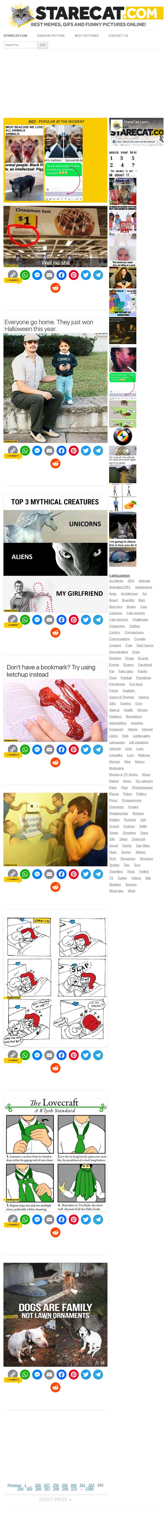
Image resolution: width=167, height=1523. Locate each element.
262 (91, 1485)
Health (128, 710)
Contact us (118, 35)
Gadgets (129, 690)
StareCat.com (15, 35)
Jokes (113, 736)
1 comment (13, 625)
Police (127, 794)
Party (113, 787)
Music (146, 774)
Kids (125, 736)
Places (114, 794)
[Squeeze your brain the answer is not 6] (122, 163)
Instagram (116, 729)
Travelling (116, 871)
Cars (143, 606)
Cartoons (115, 613)
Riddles (114, 819)
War (148, 878)
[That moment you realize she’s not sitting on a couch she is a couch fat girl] (122, 274)
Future (113, 690)
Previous (14, 1485)
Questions (116, 807)
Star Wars (143, 845)
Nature (114, 781)
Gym (138, 703)
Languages (117, 742)
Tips (126, 865)
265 (29, 1489)
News (127, 781)
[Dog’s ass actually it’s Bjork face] (122, 247)
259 (65, 1485)
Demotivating (118, 652)
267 (47, 1489)
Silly (112, 839)
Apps (113, 593)
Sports (127, 845)
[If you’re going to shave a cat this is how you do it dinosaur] (122, 553)
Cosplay (140, 639)
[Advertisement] (83, 81)
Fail (111, 671)
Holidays (115, 716)
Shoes (113, 833)
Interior (133, 729)
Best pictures (87, 35)
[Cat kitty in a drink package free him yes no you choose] (122, 191)
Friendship (143, 678)
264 (20, 1489)
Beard (113, 600)
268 (56, 1489)
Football (126, 678)
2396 (90, 1489)
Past (124, 787)
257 (47, 1485)
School (114, 826)
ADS (131, 581)
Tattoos (140, 852)
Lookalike (116, 755)
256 (38, 1485)
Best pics (115, 606)
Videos (136, 878)
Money (140, 761)
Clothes (134, 626)
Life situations (139, 742)
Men (127, 761)
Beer (142, 600)
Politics (141, 794)
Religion (138, 813)
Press (113, 800)
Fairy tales (126, 671)
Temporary (127, 858)
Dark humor (145, 645)
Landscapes (141, 736)
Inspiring (137, 723)
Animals (144, 581)
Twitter (122, 878)
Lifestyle (115, 748)
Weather (115, 884)
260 (74, 1485)
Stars (113, 852)
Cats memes (136, 613)
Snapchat (138, 839)
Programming (131, 800)
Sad (143, 819)
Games (144, 697)
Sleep (123, 839)
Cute (128, 645)
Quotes (133, 807)
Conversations (119, 639)
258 (56, 1485)
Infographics (118, 723)
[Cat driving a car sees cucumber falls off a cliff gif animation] (122, 525)
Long (139, 748)
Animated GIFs (120, 587)
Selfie (143, 826)
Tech (112, 858)
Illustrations (134, 716)
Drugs (129, 658)
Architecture (129, 593)
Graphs (125, 703)
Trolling (144, 871)
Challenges (140, 619)
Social (113, 845)
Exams (129, 665)
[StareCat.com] (83, 15)
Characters (117, 626)
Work (131, 891)
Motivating (116, 768)
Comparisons (134, 632)
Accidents (116, 581)
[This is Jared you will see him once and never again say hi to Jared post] (122, 469)
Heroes (142, 710)
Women (131, 884)
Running (130, 819)
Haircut (114, 710)
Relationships (118, 813)
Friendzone (117, 684)
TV (111, 878)
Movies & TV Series (123, 774)
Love (130, 755)
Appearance (143, 587)
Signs (144, 833)
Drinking (115, 658)
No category (144, 781)
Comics (114, 632)
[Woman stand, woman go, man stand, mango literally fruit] (122, 497)
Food (112, 678)
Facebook (145, 665)
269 (65, 1489)
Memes (114, 761)
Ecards (143, 658)
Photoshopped (142, 787)
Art (144, 593)
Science (129, 826)
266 (38, 1489)
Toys (137, 865)
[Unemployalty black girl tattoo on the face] (122, 358)
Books (131, 606)
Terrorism (146, 858)
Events (114, 665)
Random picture (51, 35)
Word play (116, 891)
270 (74, 1489)
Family (142, 671)
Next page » (55, 1499)
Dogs (136, 652)
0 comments (12, 280)
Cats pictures (118, 619)
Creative (115, 645)
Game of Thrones (121, 697)
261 (82, 1485)
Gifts (112, 703)
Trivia (131, 871)
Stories (126, 852)
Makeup (144, 755)
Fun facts (136, 684)
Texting (114, 865)
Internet (147, 729)
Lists (128, 748)
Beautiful (128, 600)
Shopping (129, 833)
